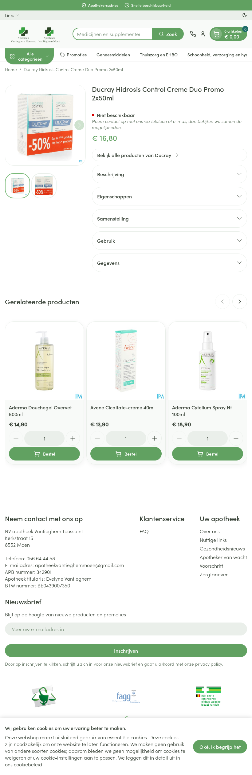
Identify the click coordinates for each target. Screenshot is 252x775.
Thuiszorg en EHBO (159, 54)
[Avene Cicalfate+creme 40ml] (126, 361)
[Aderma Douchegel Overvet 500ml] (44, 361)
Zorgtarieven (214, 574)
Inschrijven (126, 650)
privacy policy (208, 664)
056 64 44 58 (40, 558)
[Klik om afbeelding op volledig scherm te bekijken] (45, 125)
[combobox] (113, 34)
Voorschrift (211, 565)
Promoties (77, 54)
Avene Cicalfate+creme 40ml (122, 407)
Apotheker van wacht (223, 557)
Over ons (210, 531)
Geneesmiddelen (113, 54)
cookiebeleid (28, 764)
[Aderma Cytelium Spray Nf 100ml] (207, 361)
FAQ (144, 531)
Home (11, 69)
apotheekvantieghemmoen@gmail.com (79, 565)
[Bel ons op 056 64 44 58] (193, 34)
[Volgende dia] (239, 301)
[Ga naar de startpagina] (35, 34)
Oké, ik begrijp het (220, 746)
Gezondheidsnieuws (222, 548)
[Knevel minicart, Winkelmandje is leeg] (216, 33)
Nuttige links (213, 539)
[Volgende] (79, 125)
